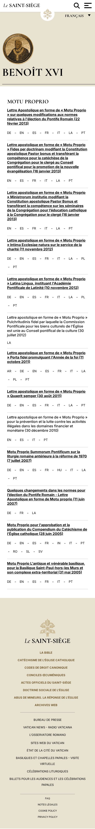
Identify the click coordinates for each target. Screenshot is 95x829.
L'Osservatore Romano (47, 734)
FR (47, 133)
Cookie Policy (47, 810)
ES (34, 133)
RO (15, 551)
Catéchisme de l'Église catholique (46, 660)
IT (58, 133)
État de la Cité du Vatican (47, 750)
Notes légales (47, 804)
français (75, 16)
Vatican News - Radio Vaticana (47, 727)
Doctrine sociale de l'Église (46, 690)
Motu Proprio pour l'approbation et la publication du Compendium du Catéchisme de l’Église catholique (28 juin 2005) (47, 529)
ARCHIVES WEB (46, 705)
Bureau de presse (48, 720)
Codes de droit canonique (46, 667)
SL (28, 551)
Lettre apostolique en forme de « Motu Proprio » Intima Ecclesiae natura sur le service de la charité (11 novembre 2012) (46, 244)
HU (59, 470)
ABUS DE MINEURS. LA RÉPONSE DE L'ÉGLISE (46, 697)
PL (83, 258)
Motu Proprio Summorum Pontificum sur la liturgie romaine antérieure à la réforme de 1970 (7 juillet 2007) (47, 456)
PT (83, 133)
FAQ (47, 798)
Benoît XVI (32, 72)
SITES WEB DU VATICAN (47, 743)
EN (22, 133)
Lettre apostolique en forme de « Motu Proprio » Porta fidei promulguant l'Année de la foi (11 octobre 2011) (46, 357)
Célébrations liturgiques (47, 771)
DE (9, 133)
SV (40, 551)
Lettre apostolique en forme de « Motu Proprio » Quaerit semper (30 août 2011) (46, 393)
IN (59, 543)
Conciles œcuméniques (46, 675)
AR (9, 371)
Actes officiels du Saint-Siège (46, 682)
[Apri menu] (87, 5)
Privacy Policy (47, 816)
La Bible (46, 652)
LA (71, 133)
